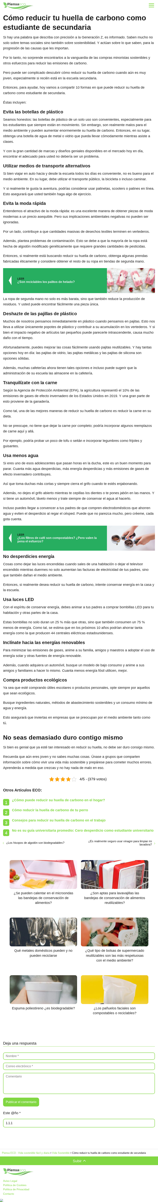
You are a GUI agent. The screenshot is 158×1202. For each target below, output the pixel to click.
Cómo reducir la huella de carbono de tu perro (50, 810)
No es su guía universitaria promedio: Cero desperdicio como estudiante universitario (83, 830)
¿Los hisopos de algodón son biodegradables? (35, 842)
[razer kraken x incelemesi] (79, 1200)
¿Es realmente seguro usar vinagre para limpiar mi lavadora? (120, 843)
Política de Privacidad (16, 1189)
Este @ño (12, 1113)
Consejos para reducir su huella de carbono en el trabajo (59, 820)
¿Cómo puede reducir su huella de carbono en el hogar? (58, 800)
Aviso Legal (10, 1180)
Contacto (8, 1193)
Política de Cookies (14, 1185)
